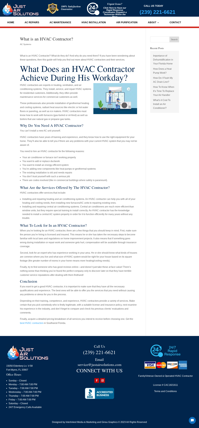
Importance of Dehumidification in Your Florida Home (163, 59)
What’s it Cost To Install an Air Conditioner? (161, 104)
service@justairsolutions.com (99, 364)
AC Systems (25, 44)
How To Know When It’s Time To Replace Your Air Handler (163, 91)
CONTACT (175, 22)
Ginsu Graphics (110, 422)
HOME (10, 22)
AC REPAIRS (32, 22)
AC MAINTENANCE (60, 22)
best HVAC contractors (31, 323)
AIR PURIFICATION (127, 22)
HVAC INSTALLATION (94, 22)
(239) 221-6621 (157, 12)
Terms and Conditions (165, 391)
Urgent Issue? (114, 4)
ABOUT (152, 22)
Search (174, 39)
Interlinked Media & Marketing (81, 422)
